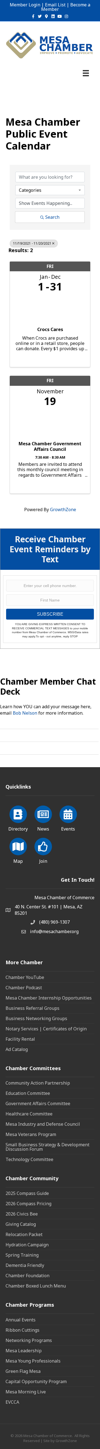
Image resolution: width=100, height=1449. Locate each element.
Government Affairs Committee (38, 1103)
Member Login (25, 5)
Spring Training (22, 1255)
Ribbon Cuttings (22, 1330)
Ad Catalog (17, 1049)
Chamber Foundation (27, 1275)
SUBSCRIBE (50, 614)
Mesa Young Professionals (33, 1361)
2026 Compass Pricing (28, 1204)
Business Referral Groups (32, 1008)
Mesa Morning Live (26, 1392)
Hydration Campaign (27, 1245)
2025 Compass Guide (27, 1193)
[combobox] (50, 190)
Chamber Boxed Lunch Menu (36, 1286)
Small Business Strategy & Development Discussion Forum (47, 1147)
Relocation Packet (24, 1234)
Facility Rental (20, 1039)
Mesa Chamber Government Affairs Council (50, 446)
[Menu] (85, 73)
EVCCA (12, 1402)
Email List (55, 5)
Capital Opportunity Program (36, 1381)
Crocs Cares (50, 329)
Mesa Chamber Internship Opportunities (49, 998)
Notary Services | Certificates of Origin (46, 1029)
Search (52, 217)
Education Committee (28, 1093)
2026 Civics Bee (22, 1214)
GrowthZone (63, 509)
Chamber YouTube (25, 977)
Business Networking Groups (36, 1018)
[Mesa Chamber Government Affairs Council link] (50, 422)
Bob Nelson (25, 713)
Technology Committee (29, 1159)
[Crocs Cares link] (50, 308)
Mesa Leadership (24, 1351)
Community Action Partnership (38, 1083)
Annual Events (21, 1320)
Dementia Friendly (25, 1265)
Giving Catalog (21, 1224)
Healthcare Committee (29, 1114)
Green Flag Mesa (23, 1371)
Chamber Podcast (24, 988)
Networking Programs (29, 1340)
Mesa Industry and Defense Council (43, 1124)
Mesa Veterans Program (31, 1134)
